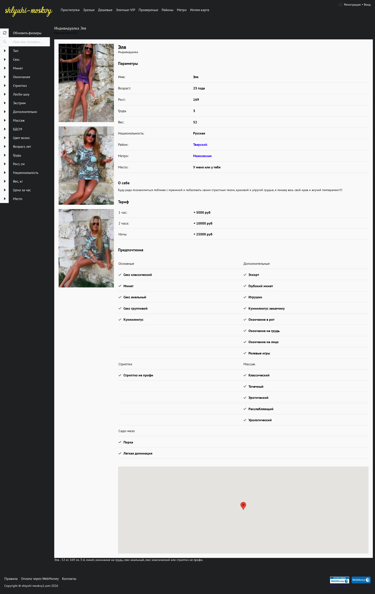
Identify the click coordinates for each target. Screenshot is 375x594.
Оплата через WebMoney (40, 578)
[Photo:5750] (86, 83)
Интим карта (199, 10)
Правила (11, 578)
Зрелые (89, 10)
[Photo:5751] (86, 165)
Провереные (148, 10)
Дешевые (105, 10)
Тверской (200, 144)
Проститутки (70, 10)
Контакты (69, 578)
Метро (182, 10)
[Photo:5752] (86, 248)
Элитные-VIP (125, 10)
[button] (243, 506)
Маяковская (202, 156)
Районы (167, 10)
